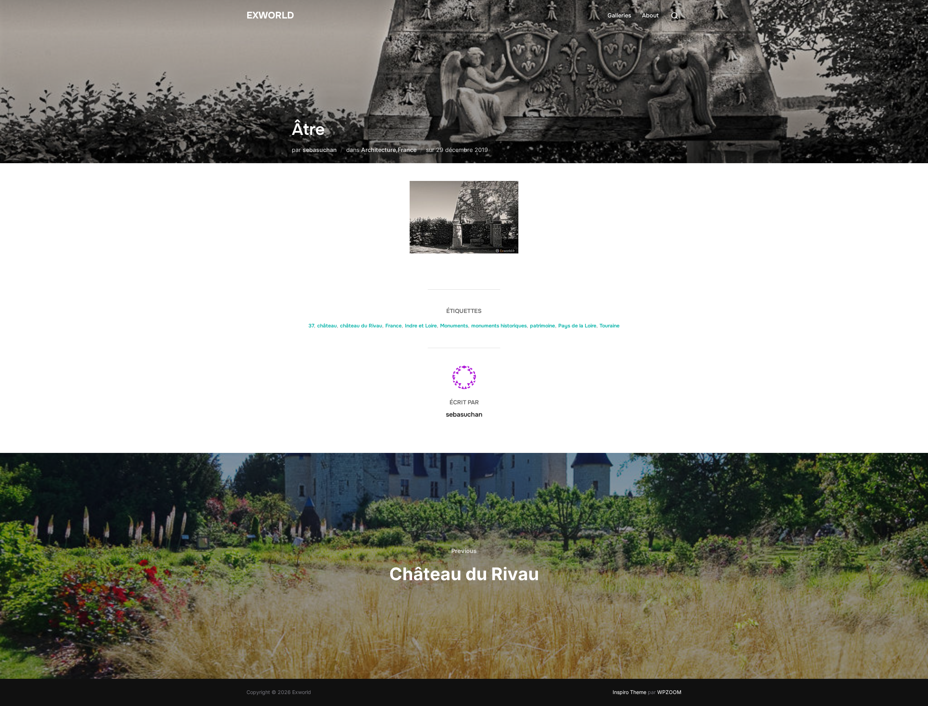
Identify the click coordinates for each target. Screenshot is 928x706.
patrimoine (542, 325)
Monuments (454, 325)
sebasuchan (320, 149)
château (327, 325)
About (650, 15)
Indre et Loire (421, 325)
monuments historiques (499, 325)
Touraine (610, 325)
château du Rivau (361, 325)
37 (311, 325)
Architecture (378, 149)
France (407, 149)
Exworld (270, 15)
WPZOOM (669, 692)
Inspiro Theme (629, 692)
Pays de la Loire (577, 325)
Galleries (619, 15)
